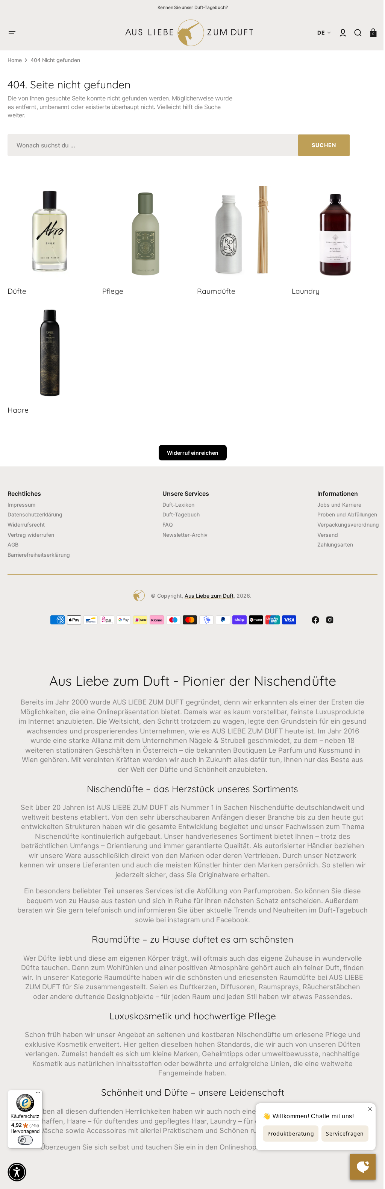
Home (15, 60)
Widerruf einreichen (189, 449)
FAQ (165, 521)
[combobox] (179, 145)
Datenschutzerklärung (35, 511)
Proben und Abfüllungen (341, 511)
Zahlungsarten (329, 541)
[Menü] (37, 1094)
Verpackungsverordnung (342, 521)
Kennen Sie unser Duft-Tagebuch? (193, 7)
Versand (322, 531)
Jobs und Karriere (334, 501)
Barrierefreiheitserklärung (39, 551)
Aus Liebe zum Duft (206, 592)
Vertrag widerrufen (31, 531)
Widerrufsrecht (26, 521)
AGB (13, 541)
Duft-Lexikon (176, 501)
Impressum (21, 501)
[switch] (25, 1140)
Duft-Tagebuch (178, 511)
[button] (12, 32)
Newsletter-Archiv (182, 531)
